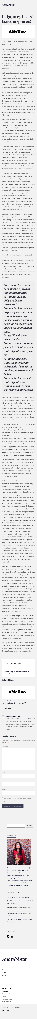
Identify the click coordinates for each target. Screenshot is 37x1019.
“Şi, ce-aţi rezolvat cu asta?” (14, 663)
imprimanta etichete (13, 716)
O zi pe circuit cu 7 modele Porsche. (18, 897)
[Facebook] (4, 1010)
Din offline (5, 991)
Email (4, 781)
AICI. (29, 651)
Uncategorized (6, 1002)
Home (3, 970)
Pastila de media (7, 999)
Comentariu (5, 746)
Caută (29, 826)
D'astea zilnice (6, 988)
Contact (4, 975)
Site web (4, 789)
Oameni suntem (7, 994)
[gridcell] (20, 877)
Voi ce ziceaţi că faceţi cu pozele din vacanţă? (17, 673)
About (4, 972)
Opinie (4, 996)
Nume (4, 772)
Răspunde (32, 718)
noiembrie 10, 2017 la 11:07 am (13, 718)
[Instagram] (9, 1010)
